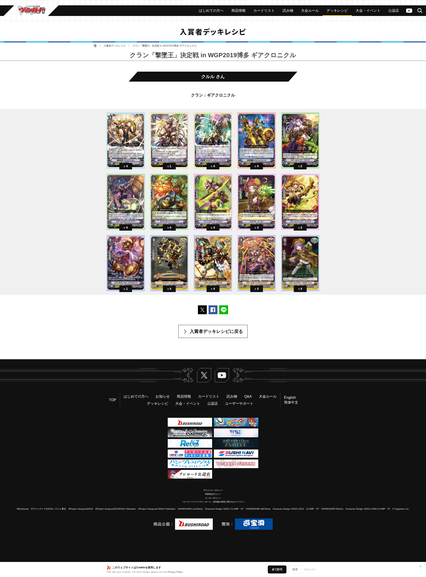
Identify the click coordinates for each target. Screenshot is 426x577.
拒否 (295, 569)
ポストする (202, 309)
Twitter (204, 375)
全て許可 (277, 569)
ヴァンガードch (409, 10)
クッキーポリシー (213, 498)
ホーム (95, 46)
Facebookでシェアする (213, 309)
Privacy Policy (175, 572)
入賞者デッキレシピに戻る (216, 331)
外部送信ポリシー (213, 494)
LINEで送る (223, 309)
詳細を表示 (310, 569)
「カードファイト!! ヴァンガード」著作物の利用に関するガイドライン (213, 502)
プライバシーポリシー (213, 490)
